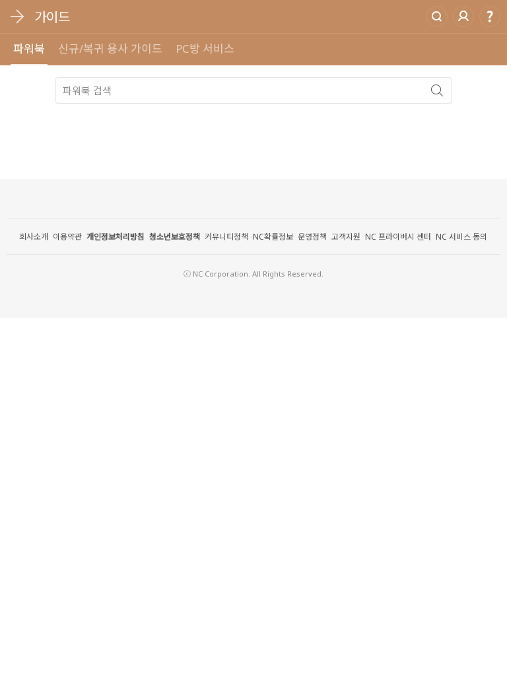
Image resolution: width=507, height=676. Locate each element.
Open (16, 16)
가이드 (52, 17)
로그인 (463, 16)
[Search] (437, 90)
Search (437, 16)
